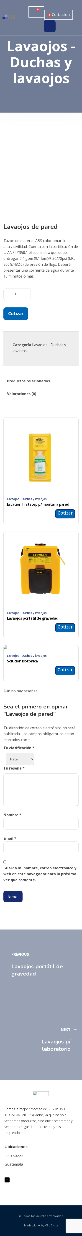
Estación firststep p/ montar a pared (38, 504)
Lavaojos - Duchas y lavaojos (27, 499)
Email (9, 838)
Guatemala (14, 1164)
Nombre (12, 814)
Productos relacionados (28, 381)
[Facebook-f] (7, 1179)
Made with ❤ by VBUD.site (41, 1225)
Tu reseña (14, 768)
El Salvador (14, 1156)
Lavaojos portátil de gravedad (32, 618)
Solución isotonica (22, 661)
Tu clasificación (18, 747)
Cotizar (15, 313)
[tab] (28, 381)
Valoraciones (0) (21, 393)
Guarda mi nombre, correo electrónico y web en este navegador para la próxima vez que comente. (39, 873)
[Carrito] (36, 12)
